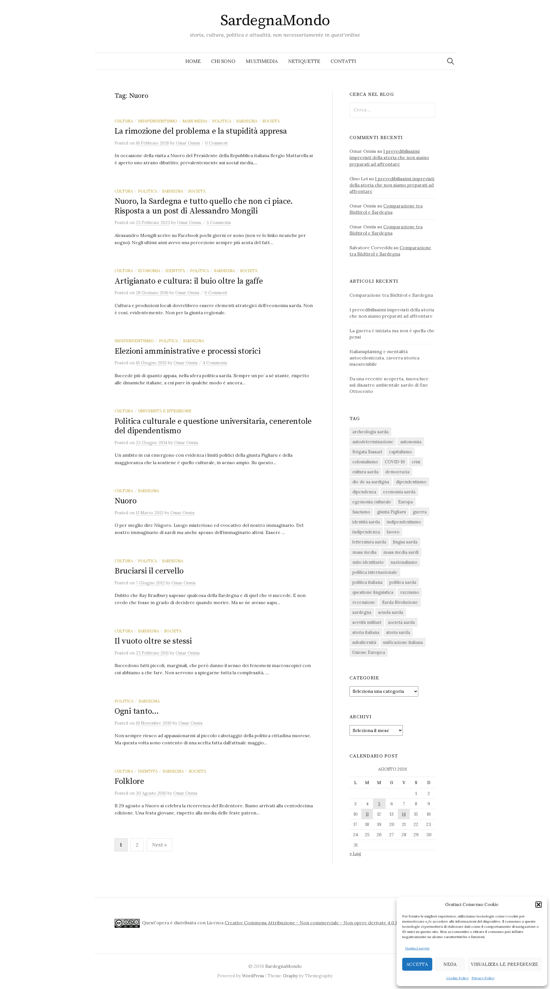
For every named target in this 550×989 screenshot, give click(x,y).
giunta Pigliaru (391, 512)
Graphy (290, 975)
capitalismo (400, 451)
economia (149, 270)
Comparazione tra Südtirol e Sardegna (391, 295)
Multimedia (262, 61)
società (271, 121)
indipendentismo (157, 121)
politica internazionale (374, 572)
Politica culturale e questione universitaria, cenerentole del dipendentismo (213, 426)
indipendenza (366, 532)
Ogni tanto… (137, 711)
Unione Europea (368, 652)
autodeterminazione (372, 441)
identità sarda (366, 522)
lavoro (393, 532)
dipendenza (364, 491)
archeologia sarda (370, 431)
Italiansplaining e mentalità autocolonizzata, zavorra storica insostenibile (384, 358)
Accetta (417, 964)
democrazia (397, 471)
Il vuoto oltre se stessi (153, 641)
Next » (159, 845)
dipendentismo (411, 481)
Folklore (129, 781)
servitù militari (366, 622)
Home (193, 61)
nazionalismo (403, 562)
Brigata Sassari (367, 451)
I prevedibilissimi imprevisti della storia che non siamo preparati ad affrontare (389, 157)
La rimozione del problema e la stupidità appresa (201, 131)
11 (367, 814)
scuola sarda (390, 612)
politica (221, 121)
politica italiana (367, 582)
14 (404, 814)
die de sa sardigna (370, 481)
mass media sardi (401, 552)
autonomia (410, 441)
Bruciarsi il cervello (149, 571)
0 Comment (216, 143)
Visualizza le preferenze (504, 964)
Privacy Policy (483, 978)
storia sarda (398, 632)
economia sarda (399, 491)
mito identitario (368, 562)
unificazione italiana (403, 642)
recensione (363, 602)
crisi (416, 461)
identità (175, 270)
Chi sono (223, 61)
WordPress (253, 975)
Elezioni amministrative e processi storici (187, 351)
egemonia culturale (371, 502)
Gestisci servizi (417, 948)
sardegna (246, 121)
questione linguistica (372, 592)
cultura (124, 121)
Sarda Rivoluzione (400, 602)
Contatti (343, 61)
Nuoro (126, 501)
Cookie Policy (457, 978)
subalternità (364, 642)
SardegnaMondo (275, 20)
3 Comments (218, 222)
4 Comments (215, 362)
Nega (450, 964)
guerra (420, 512)
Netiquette (304, 61)
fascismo (361, 512)
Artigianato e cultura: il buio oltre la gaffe (189, 281)
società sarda (401, 622)
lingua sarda (405, 542)
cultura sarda (365, 471)
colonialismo (365, 461)
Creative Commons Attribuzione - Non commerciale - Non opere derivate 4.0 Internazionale (326, 922)
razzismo (409, 592)
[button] (538, 904)
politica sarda (402, 582)
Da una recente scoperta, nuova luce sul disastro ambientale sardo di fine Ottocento (389, 385)
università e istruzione (164, 411)
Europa (405, 502)
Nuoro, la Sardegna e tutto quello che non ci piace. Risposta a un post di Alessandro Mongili (204, 206)
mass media (194, 121)
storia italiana (365, 632)
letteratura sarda (369, 542)
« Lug (355, 853)
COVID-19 (395, 461)
